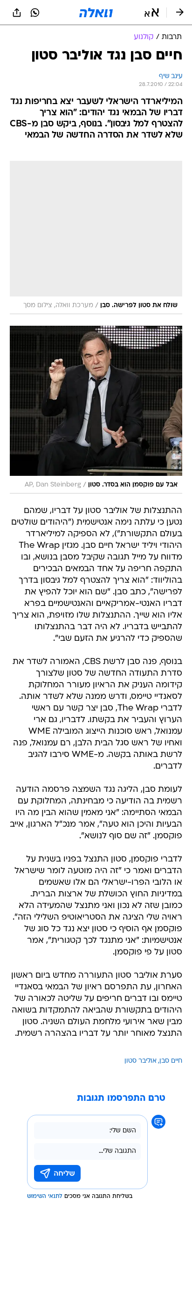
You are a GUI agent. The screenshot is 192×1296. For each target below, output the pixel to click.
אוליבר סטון (140, 1061)
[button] (151, 12)
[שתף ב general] (17, 12)
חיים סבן (170, 1061)
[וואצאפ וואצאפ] (35, 12)
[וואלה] (96, 12)
